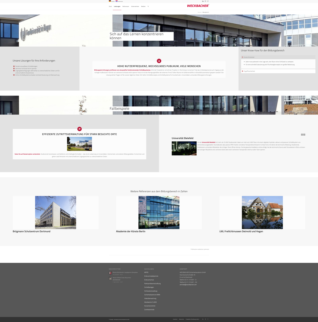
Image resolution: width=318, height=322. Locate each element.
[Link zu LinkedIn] (203, 1)
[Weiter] (304, 135)
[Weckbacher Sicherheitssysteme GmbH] (196, 6)
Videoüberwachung (150, 298)
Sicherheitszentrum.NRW (152, 295)
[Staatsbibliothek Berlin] (262, 212)
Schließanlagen (149, 287)
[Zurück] (302, 135)
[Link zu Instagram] (205, 1)
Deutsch (113, 1)
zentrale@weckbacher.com (188, 284)
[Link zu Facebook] (208, 1)
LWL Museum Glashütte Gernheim (31, 231)
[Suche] (148, 6)
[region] (278, 64)
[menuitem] (110, 6)
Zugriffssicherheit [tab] (249, 71)
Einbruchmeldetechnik (151, 276)
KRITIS (146, 272)
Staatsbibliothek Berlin (231, 231)
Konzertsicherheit (149, 306)
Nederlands (120, 1)
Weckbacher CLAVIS (150, 302)
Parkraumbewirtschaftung (152, 283)
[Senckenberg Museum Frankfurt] (159, 212)
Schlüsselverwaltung (150, 291)
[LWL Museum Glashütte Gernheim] (56, 212)
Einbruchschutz (149, 280)
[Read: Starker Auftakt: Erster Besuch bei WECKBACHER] (110, 278)
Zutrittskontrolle (149, 309)
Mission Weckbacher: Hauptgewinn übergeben (125, 272)
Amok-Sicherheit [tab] (249, 57)
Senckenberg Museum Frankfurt (133, 231)
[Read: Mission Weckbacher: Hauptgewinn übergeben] (110, 272)
